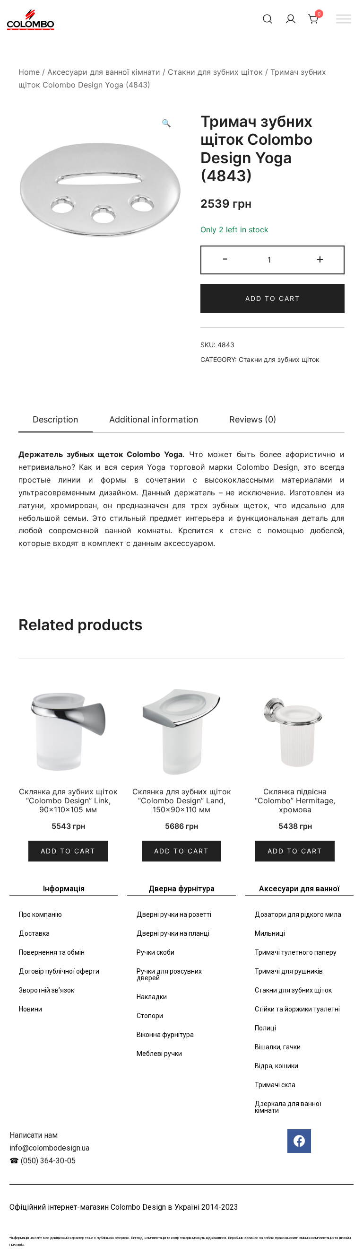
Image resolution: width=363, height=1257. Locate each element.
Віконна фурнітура (165, 1034)
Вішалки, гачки (278, 1047)
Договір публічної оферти (59, 971)
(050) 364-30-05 (48, 1160)
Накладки (152, 997)
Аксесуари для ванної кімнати (103, 72)
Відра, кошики (276, 1066)
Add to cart (272, 298)
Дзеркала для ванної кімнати (288, 1107)
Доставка (34, 933)
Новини (30, 1009)
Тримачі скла (275, 1085)
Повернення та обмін (52, 952)
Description (55, 419)
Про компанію (40, 914)
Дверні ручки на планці (173, 933)
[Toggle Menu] (343, 18)
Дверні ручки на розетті (174, 914)
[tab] (55, 420)
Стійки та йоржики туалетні (297, 1009)
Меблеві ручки (159, 1053)
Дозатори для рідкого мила (298, 914)
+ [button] (320, 258)
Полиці (265, 1028)
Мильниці (270, 933)
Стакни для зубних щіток (215, 72)
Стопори (150, 1016)
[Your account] (290, 19)
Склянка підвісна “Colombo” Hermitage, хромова (295, 800)
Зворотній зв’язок (46, 990)
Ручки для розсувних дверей (169, 974)
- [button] (225, 258)
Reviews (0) (253, 419)
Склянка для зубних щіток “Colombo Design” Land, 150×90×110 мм (181, 800)
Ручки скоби (155, 952)
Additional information (154, 419)
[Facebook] (299, 1141)
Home (29, 72)
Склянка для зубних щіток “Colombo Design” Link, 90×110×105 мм (68, 800)
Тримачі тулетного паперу (296, 952)
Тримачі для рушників (289, 971)
